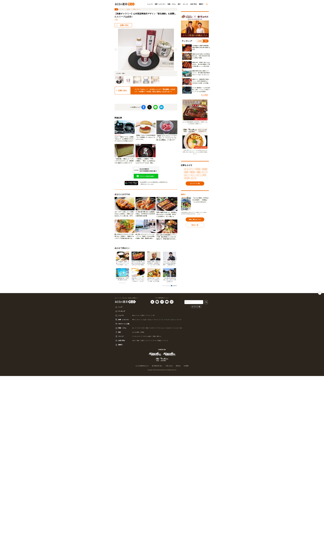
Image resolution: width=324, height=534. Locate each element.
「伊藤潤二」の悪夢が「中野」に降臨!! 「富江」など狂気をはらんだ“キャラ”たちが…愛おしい (145, 161)
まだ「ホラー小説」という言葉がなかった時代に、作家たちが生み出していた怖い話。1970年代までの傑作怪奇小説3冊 (124, 214)
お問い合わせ (169, 365)
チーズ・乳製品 (157, 340)
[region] (146, 56)
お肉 (133, 340)
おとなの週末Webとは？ (142, 365)
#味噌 (186, 172)
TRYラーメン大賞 (123, 324)
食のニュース (135, 315)
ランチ (167, 319)
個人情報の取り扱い (157, 365)
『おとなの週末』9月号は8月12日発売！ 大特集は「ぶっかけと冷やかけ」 (200, 200)
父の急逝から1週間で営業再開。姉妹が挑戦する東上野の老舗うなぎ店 (201, 47)
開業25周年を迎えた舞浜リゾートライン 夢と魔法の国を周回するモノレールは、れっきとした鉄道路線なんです (201, 73)
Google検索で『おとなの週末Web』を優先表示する (153, 182)
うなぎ (144, 319)
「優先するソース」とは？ (147, 184)
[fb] (162, 302)
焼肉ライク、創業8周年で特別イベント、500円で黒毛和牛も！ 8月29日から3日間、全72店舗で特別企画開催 (201, 81)
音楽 (147, 328)
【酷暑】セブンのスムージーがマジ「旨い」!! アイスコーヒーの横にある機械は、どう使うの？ (166, 138)
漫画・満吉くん (157, 336)
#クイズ (204, 172)
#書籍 (198, 172)
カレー (138, 319)
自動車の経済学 (118, 135)
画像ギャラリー (136, 9)
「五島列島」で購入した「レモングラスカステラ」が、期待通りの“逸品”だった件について (124, 161)
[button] (116, 49)
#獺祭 (116, 19)
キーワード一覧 (196, 306)
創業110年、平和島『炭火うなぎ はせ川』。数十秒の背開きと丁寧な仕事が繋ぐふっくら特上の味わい (201, 64)
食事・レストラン (160, 4)
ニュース (150, 4)
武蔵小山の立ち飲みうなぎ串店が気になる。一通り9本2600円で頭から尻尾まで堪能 (201, 55)
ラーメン (156, 319)
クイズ (138, 328)
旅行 (179, 4)
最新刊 (201, 4)
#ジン (193, 175)
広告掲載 (186, 365)
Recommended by (167, 285)
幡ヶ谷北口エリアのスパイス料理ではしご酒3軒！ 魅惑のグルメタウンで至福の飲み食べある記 (124, 236)
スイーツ (179, 319)
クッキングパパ (136, 336)
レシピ (176, 328)
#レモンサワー (188, 169)
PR (153, 315)
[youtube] (167, 302)
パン (162, 319)
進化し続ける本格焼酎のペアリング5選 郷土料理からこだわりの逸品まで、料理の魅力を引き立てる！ (166, 237)
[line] (157, 302)
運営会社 (178, 365)
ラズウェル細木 (147, 336)
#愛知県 (192, 172)
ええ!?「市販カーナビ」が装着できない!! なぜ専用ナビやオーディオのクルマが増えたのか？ (124, 139)
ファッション (160, 328)
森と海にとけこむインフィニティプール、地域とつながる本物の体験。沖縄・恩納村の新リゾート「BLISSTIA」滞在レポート (145, 236)
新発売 (128, 9)
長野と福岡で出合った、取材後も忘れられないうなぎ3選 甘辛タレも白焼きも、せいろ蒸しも (166, 214)
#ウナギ (193, 178)
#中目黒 (186, 178)
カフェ (173, 319)
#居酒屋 (204, 169)
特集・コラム (172, 4)
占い (133, 328)
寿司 (133, 319)
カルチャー (170, 328)
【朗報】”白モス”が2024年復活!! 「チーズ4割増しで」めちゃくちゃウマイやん (146, 137)
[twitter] (152, 302)
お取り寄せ (193, 4)
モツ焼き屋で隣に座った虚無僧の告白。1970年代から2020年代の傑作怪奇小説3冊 (145, 214)
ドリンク (165, 340)
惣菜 (142, 340)
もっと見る (204, 94)
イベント (148, 315)
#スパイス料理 (201, 175)
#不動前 (197, 169)
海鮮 (138, 340)
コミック (185, 4)
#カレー (186, 175)
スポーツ (152, 328)
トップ (120, 307)
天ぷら (150, 319)
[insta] (171, 302)
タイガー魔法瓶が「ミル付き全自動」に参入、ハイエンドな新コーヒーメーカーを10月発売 (201, 89)
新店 (142, 315)
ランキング (121, 311)
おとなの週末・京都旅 (138, 332)
